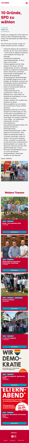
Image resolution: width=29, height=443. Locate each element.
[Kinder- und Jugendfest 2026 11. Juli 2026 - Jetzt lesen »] (14, 208)
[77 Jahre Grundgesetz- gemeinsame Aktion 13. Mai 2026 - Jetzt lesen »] (14, 361)
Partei (6, 29)
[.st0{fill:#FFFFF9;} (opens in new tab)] (15, 436)
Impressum (12, 440)
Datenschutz (21, 440)
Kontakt (5, 440)
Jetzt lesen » (14, 232)
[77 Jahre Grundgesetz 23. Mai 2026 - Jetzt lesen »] (14, 322)
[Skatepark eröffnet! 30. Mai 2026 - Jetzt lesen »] (14, 284)
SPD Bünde (14, 432)
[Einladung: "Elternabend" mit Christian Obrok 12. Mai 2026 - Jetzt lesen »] (14, 399)
